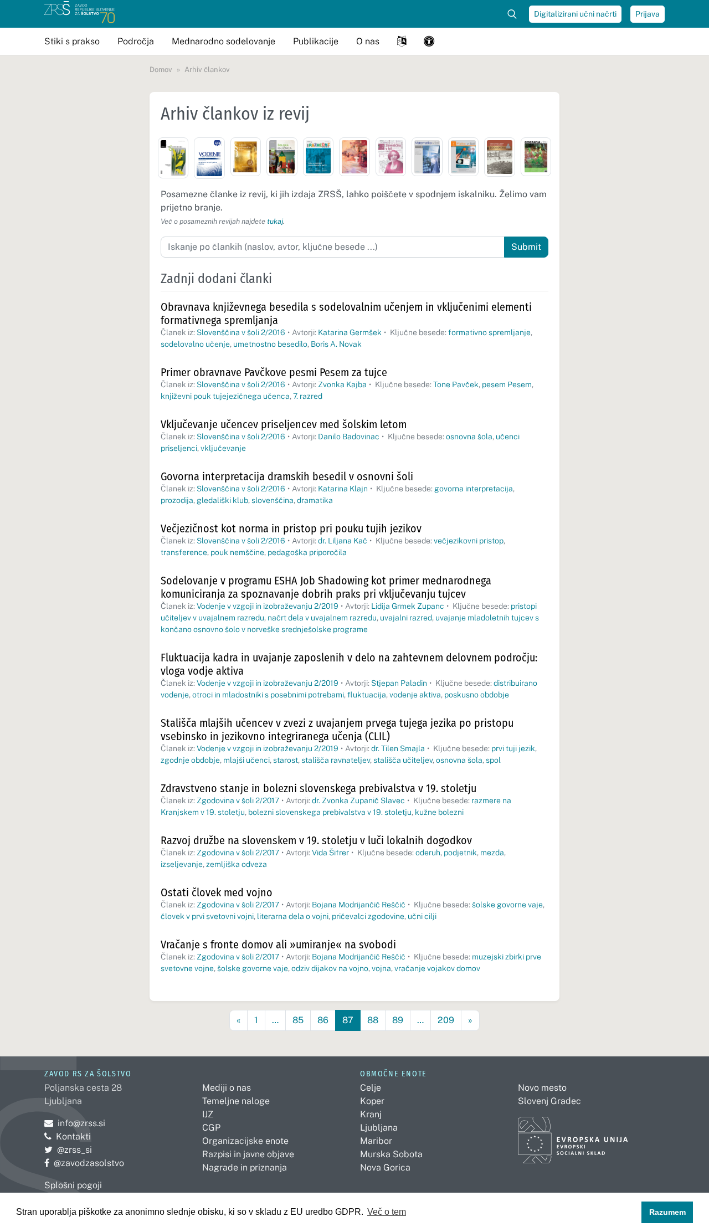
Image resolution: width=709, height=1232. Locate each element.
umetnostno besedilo (270, 344)
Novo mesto (542, 1087)
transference (184, 552)
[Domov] (79, 14)
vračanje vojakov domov (437, 968)
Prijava (647, 13)
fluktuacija (366, 694)
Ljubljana (379, 1127)
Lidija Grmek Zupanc (407, 606)
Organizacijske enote (245, 1141)
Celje (370, 1087)
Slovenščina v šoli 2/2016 (241, 332)
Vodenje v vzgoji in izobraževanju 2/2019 (267, 606)
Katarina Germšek (350, 332)
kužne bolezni (439, 812)
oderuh (427, 852)
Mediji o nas (226, 1087)
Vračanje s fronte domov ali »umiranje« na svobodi (278, 944)
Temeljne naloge (236, 1101)
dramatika (315, 500)
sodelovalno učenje (195, 344)
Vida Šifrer (330, 852)
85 (298, 1020)
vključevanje (223, 448)
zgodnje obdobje (190, 760)
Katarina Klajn (343, 488)
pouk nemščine (237, 552)
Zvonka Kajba (342, 384)
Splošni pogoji (73, 1185)
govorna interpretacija (473, 488)
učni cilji (422, 916)
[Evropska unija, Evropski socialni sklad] (573, 1135)
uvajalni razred (406, 617)
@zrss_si (68, 1149)
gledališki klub (222, 500)
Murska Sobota (391, 1154)
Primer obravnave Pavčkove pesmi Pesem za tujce (274, 372)
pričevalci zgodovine (368, 916)
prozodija (177, 500)
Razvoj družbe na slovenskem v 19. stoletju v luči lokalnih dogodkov (316, 840)
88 (372, 1020)
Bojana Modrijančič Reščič (358, 904)
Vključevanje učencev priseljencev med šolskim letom (284, 424)
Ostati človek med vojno (217, 892)
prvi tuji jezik (513, 748)
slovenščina (272, 500)
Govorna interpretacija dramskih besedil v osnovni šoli (287, 476)
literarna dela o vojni (292, 916)
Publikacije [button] (315, 41)
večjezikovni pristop (469, 540)
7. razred (307, 396)
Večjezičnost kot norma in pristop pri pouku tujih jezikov (291, 528)
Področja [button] (135, 41)
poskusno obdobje (476, 694)
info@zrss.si (74, 1123)
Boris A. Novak (336, 344)
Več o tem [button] (386, 1211)
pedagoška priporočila (307, 552)
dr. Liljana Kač (342, 540)
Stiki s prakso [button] (72, 41)
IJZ (207, 1114)
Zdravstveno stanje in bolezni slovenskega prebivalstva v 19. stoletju (318, 788)
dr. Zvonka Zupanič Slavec (358, 800)
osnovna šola (469, 436)
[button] (401, 41)
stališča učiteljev (403, 760)
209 (446, 1020)
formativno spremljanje (489, 332)
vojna (381, 968)
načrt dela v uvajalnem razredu (322, 617)
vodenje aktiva (415, 694)
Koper (372, 1101)
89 (397, 1020)
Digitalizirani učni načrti (575, 13)
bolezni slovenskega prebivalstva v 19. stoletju (330, 812)
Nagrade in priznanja (244, 1167)
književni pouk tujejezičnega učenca (225, 396)
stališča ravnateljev (335, 760)
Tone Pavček (456, 384)
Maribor (376, 1141)
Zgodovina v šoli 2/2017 (238, 800)
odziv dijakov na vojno (329, 968)
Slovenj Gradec (549, 1101)
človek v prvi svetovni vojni (207, 916)
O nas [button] (367, 41)
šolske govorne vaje (507, 904)
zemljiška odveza (236, 864)
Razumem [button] (667, 1212)
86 (322, 1020)
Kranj (371, 1114)
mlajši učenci (246, 760)
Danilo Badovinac (348, 436)
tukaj (275, 221)
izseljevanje (182, 864)
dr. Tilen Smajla (398, 748)
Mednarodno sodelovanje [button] (223, 41)
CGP (211, 1127)
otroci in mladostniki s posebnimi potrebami (268, 694)
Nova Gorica (385, 1167)
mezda (492, 852)
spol (493, 760)
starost (285, 760)
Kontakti (73, 1136)
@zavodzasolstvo (84, 1163)
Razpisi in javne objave (248, 1154)
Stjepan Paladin (399, 683)
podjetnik (460, 852)
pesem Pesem (507, 384)
